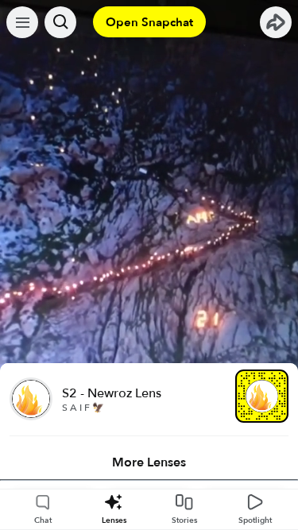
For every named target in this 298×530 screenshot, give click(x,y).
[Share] (276, 22)
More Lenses (149, 462)
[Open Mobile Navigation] (22, 22)
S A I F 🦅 (83, 407)
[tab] (149, 462)
